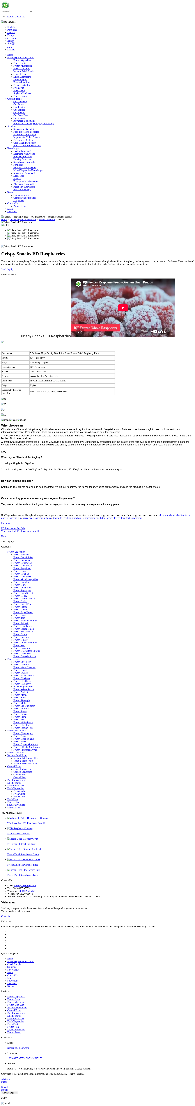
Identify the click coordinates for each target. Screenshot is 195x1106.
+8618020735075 (26, 891)
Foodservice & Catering (24, 134)
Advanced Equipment (23, 120)
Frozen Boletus (20, 741)
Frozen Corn (19, 615)
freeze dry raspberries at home (37, 518)
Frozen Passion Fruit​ (23, 728)
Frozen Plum (19, 717)
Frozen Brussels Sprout (24, 656)
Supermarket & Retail (23, 129)
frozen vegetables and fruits (20, 57)
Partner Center (20, 206)
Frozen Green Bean (22, 565)
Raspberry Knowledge (24, 186)
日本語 (11, 43)
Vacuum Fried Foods (23, 71)
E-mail (4, 1087)
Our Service (19, 109)
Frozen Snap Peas (22, 568)
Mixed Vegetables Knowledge (28, 170)
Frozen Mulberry (21, 703)
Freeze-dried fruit (21, 82)
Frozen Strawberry (22, 662)
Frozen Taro (19, 618)
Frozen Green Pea (22, 576)
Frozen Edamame (21, 560)
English (11, 27)
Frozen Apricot (20, 692)
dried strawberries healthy (172, 515)
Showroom (12, 980)
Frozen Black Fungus (23, 739)
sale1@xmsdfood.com (25, 885)
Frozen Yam (19, 645)
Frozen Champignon (23, 733)
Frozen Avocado (21, 708)
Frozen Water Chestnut (24, 667)
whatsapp (5, 1079)
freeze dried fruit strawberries (128, 518)
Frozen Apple (20, 711)
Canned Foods (20, 74)
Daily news (18, 200)
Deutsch (11, 32)
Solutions (11, 126)
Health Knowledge (22, 151)
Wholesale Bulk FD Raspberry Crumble (20, 531)
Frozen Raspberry (22, 684)
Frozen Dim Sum (21, 68)
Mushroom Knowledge (24, 173)
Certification (19, 107)
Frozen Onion (20, 609)
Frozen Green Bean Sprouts (26, 651)
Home (10, 54)
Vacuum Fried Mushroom (25, 763)
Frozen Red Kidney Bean (25, 620)
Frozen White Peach (23, 722)
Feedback (12, 211)
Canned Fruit (19, 774)
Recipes (17, 178)
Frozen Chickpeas (22, 653)
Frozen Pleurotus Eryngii (25, 750)
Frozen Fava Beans (22, 626)
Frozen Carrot (20, 634)
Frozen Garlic (20, 601)
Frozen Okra (19, 585)
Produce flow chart (22, 156)
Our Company (20, 101)
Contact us (6, 916)
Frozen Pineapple (21, 700)
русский (11, 38)
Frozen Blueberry (21, 678)
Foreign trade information (25, 181)
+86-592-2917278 (16, 16)
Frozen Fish (19, 90)
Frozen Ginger (20, 640)
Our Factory (19, 112)
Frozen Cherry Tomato (24, 598)
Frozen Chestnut (21, 664)
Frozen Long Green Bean (25, 642)
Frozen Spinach (20, 623)
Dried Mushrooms (22, 76)
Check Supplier (14, 98)
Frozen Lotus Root (22, 587)
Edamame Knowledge (24, 153)
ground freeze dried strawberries (68, 518)
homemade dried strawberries (99, 518)
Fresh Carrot (19, 796)
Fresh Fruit (18, 87)
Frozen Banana (20, 714)
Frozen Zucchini (21, 637)
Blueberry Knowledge (24, 184)
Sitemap (11, 986)
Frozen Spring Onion (23, 629)
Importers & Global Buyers (26, 137)
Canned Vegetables (22, 772)
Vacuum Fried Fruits (23, 761)
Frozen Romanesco (22, 648)
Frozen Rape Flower (23, 612)
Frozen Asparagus (22, 590)
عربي (10, 47)
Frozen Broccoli (21, 554)
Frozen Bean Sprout (23, 593)
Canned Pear (19, 777)
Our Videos (19, 118)
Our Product (19, 104)
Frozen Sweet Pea (22, 604)
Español (11, 49)
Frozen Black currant (23, 675)
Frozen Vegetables (22, 60)
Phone (4, 1081)
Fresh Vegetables (21, 85)
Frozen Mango (20, 695)
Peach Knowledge (22, 189)
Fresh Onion (19, 794)
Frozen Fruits (19, 63)
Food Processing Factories (26, 131)
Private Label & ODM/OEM (27, 145)
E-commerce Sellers (23, 140)
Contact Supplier (9, 1093)
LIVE (10, 208)
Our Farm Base (20, 115)
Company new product (24, 197)
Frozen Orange (20, 670)
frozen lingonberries (23, 686)
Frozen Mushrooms (22, 65)
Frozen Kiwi (19, 697)
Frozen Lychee (20, 673)
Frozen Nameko (21, 736)
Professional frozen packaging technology (33, 123)
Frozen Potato (20, 607)
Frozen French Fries (23, 557)
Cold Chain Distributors (24, 142)
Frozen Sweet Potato (23, 631)
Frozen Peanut (20, 96)
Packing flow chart (22, 159)
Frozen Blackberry (22, 681)
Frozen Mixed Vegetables (25, 579)
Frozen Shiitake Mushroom (26, 747)
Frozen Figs (19, 719)
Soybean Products (22, 93)
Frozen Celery (20, 596)
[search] (31, 11)
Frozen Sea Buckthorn (24, 706)
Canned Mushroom (22, 769)
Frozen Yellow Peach (23, 689)
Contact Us (12, 203)
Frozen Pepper (20, 571)
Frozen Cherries (21, 725)
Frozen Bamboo (21, 574)
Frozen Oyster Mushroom (25, 744)
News (10, 192)
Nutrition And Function (24, 167)
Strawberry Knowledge (24, 162)
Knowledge (13, 148)
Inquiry (4, 1089)
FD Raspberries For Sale (13, 528)
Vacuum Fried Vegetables (25, 758)
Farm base (18, 164)
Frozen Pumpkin (21, 582)
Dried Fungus (20, 79)
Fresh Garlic (19, 791)
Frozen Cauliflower (22, 563)
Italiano (10, 40)
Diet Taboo (18, 175)
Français (11, 35)
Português (12, 29)
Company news (20, 195)
